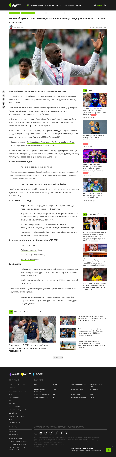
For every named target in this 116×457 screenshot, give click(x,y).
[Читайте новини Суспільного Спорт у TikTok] (66, 433)
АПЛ (10, 419)
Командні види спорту (96, 385)
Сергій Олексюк (18, 27)
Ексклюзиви (49, 5)
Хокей (92, 397)
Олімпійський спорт (42, 397)
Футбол (78, 5)
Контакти (12, 432)
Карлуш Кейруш (28, 259)
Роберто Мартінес (29, 250)
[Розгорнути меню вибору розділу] (28, 5)
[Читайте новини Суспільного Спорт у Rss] (46, 433)
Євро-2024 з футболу (42, 394)
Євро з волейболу (37, 5)
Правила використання (18, 441)
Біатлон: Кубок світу (17, 385)
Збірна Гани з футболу (28, 12)
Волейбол (13, 413)
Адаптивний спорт (78, 385)
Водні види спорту (78, 397)
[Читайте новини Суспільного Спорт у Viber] (56, 433)
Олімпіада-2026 (15, 422)
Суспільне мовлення (17, 438)
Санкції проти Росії (16, 416)
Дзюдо (55, 397)
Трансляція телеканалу (18, 391)
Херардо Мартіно (28, 254)
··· (88, 5)
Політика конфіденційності (19, 444)
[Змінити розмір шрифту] (105, 27)
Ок (108, 450)
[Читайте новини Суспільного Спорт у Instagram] (61, 433)
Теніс (11, 400)
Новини (58, 5)
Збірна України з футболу (40, 390)
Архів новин (13, 435)
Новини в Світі (41, 12)
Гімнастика (75, 394)
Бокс (55, 394)
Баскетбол (94, 389)
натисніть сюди (59, 444)
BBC (34, 178)
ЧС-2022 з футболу (14, 12)
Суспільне (59, 443)
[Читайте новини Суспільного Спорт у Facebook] (36, 433)
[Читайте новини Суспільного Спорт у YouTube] (41, 433)
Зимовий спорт (77, 389)
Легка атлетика (69, 5)
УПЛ (10, 394)
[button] (3, 91)
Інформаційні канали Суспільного (17, 448)
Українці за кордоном (17, 410)
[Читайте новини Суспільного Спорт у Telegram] (51, 433)
